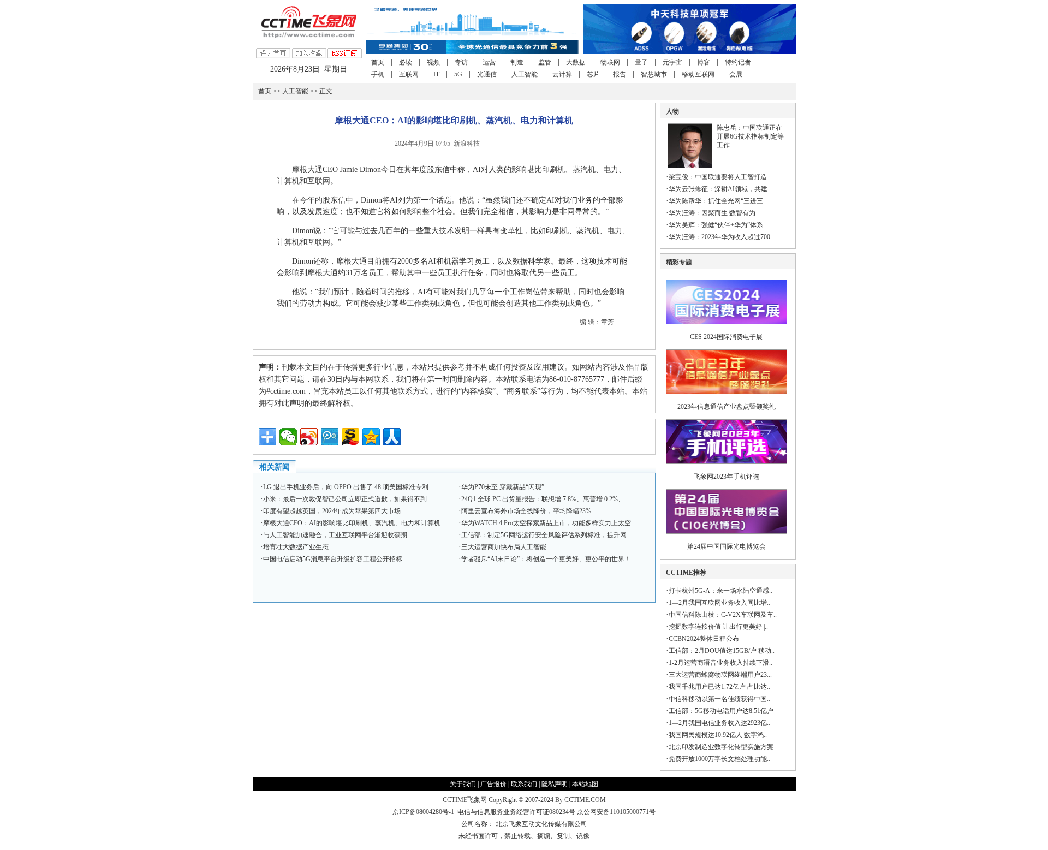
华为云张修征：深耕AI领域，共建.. (720, 189)
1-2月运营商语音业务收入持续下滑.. (720, 663)
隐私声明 (554, 784)
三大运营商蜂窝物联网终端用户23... (720, 675)
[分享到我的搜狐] (350, 436)
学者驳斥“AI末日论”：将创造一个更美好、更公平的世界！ (546, 559)
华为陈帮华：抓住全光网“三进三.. (717, 201)
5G (458, 74)
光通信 (487, 74)
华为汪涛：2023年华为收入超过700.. (721, 237)
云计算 (562, 74)
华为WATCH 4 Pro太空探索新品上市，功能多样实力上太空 (546, 523)
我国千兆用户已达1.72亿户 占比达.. (719, 687)
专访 (461, 62)
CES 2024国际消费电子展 (726, 337)
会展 (735, 74)
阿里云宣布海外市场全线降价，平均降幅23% (526, 511)
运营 (489, 62)
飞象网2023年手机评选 (726, 476)
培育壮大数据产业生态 (296, 547)
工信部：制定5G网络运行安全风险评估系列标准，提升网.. (545, 535)
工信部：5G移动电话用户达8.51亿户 (721, 711)
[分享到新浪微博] (309, 436)
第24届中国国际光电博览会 (726, 546)
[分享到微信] (288, 436)
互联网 (409, 74)
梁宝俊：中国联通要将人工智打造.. (719, 177)
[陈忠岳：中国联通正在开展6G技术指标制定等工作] (690, 166)
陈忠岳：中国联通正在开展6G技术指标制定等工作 (750, 136)
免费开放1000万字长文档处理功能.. (719, 759)
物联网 (610, 62)
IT (436, 74)
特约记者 (738, 62)
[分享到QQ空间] (371, 436)
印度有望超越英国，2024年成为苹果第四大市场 (332, 511)
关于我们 (463, 784)
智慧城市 (654, 74)
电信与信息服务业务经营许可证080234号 (517, 812)
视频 (433, 62)
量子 (641, 62)
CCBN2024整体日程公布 (704, 639)
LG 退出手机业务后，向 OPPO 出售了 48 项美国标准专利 (345, 487)
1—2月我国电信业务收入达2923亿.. (719, 723)
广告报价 (493, 784)
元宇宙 (672, 62)
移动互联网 (698, 74)
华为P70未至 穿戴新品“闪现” (502, 487)
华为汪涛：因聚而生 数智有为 (712, 213)
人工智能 (524, 74)
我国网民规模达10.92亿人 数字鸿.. (718, 735)
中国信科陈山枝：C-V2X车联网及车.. (723, 615)
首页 (377, 62)
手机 (377, 74)
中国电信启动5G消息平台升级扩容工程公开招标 (332, 559)
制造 (516, 62)
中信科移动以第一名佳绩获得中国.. (719, 699)
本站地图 (585, 784)
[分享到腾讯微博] (329, 436)
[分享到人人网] (392, 436)
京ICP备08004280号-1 (423, 812)
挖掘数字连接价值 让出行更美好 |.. (718, 627)
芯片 (593, 74)
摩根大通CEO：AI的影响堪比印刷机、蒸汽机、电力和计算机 (351, 523)
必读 (405, 62)
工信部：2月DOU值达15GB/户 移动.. (722, 651)
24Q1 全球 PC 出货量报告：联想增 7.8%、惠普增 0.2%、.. (544, 499)
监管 (544, 62)
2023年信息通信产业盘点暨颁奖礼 (726, 407)
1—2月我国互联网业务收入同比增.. (719, 603)
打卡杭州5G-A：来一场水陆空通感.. (720, 591)
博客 (703, 62)
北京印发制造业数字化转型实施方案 (721, 747)
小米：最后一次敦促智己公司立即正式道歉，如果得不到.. (346, 499)
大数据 (576, 62)
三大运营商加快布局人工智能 (503, 547)
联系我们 (524, 784)
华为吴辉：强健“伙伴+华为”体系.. (717, 225)
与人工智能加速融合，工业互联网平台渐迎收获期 (335, 535)
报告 (619, 74)
